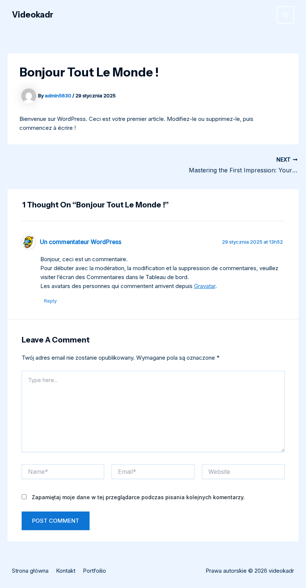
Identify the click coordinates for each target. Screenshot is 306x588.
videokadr (32, 15)
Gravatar (204, 286)
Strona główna (30, 570)
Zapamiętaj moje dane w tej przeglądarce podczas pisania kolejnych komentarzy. (138, 497)
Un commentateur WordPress (80, 241)
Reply (50, 301)
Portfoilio (94, 570)
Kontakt (65, 570)
